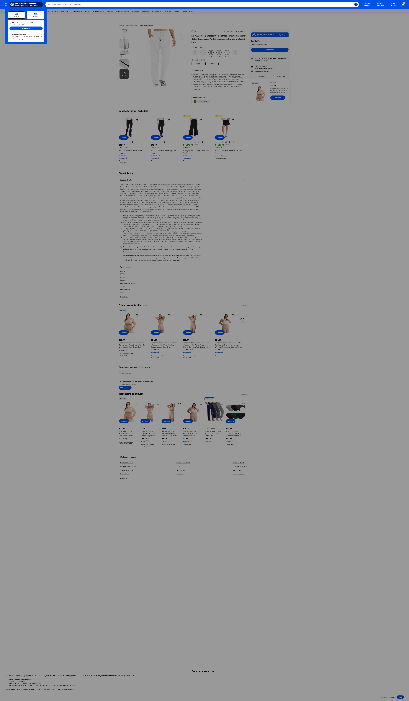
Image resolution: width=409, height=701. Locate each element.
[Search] (356, 4)
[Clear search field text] (351, 4)
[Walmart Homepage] (5, 4)
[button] (380, 4)
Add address (26, 28)
